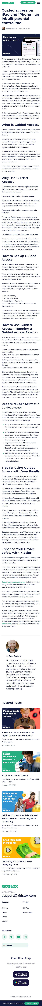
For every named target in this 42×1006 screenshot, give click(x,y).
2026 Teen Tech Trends (15, 775)
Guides (4, 917)
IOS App (26, 908)
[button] (15, 945)
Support (5, 908)
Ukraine (4, 921)
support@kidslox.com (19, 895)
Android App (27, 912)
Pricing (4, 912)
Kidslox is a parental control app (13, 582)
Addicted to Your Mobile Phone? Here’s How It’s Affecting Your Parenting (20, 818)
